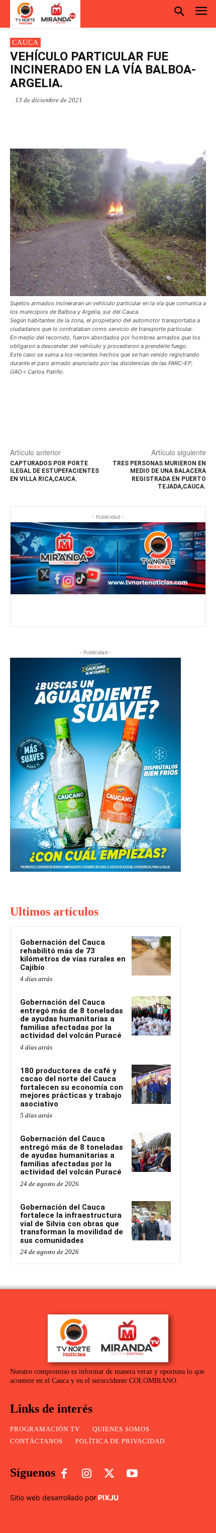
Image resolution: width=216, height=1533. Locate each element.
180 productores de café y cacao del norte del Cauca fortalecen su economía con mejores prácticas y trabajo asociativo (71, 1087)
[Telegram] (121, 123)
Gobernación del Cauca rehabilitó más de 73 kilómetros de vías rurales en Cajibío (73, 955)
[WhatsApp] (52, 123)
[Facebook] (75, 123)
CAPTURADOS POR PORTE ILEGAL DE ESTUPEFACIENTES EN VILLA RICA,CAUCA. (54, 471)
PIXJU (108, 1497)
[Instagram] (86, 1474)
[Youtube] (132, 1474)
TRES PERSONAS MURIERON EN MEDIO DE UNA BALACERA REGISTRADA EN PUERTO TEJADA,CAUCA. (159, 475)
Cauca (25, 42)
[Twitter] (98, 123)
